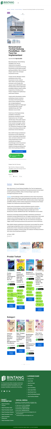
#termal (24, 168)
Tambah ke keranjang (19, 151)
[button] (18, 3)
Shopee (20, 293)
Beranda (8, 9)
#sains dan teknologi (18, 168)
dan (39, 208)
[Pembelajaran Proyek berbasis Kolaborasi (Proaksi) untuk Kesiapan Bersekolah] (37, 245)
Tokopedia (20, 290)
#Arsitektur (12, 167)
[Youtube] (4, 391)
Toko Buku (12, 9)
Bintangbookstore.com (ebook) (12, 295)
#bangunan (17, 167)
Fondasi (9, 196)
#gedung (22, 167)
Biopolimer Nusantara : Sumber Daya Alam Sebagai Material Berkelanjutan (12, 250)
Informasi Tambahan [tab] (19, 184)
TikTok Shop (11, 301)
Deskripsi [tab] (9, 184)
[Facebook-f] (1, 391)
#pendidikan (11, 168)
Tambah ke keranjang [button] (11, 306)
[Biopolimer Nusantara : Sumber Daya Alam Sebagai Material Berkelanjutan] (13, 245)
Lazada (10, 298)
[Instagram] (7, 391)
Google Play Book (21, 297)
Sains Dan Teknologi (18, 9)
